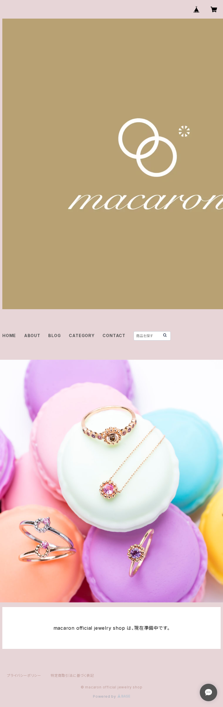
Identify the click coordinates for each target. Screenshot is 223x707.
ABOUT (32, 335)
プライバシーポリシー (24, 675)
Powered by (105, 696)
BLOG (54, 335)
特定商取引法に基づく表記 (72, 675)
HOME (9, 335)
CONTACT (113, 335)
